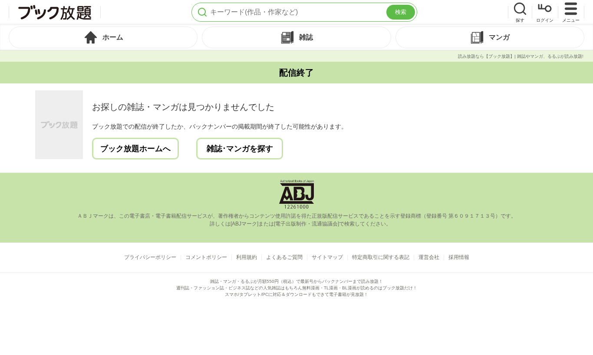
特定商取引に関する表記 (380, 257)
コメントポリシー (206, 257)
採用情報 (458, 257)
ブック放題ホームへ (135, 148)
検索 (400, 12)
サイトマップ (327, 257)
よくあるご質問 (284, 257)
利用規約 (246, 257)
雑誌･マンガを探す (240, 148)
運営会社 (428, 257)
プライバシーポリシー (150, 257)
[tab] (103, 37)
